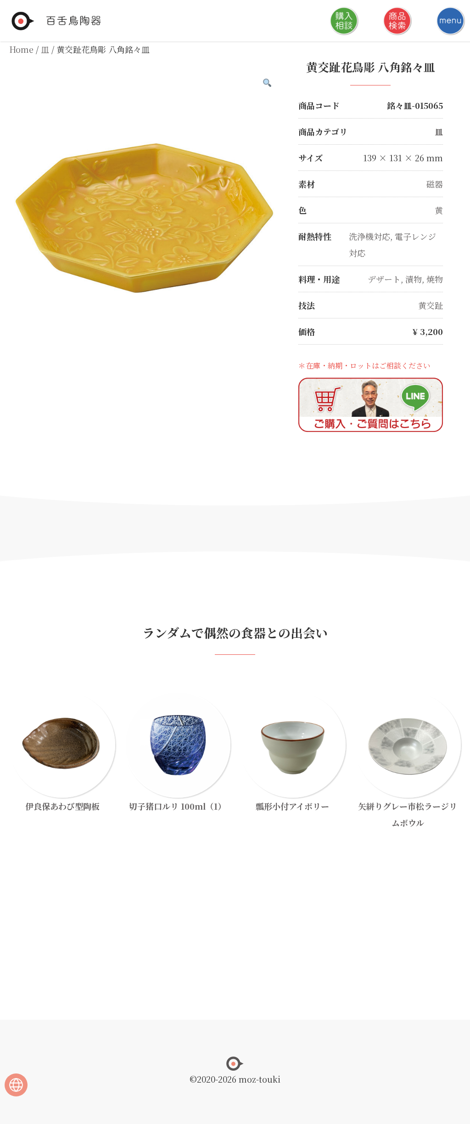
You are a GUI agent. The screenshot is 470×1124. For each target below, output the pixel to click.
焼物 (434, 279)
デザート (384, 279)
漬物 (413, 279)
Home (21, 49)
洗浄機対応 (369, 236)
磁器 (434, 184)
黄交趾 (430, 305)
